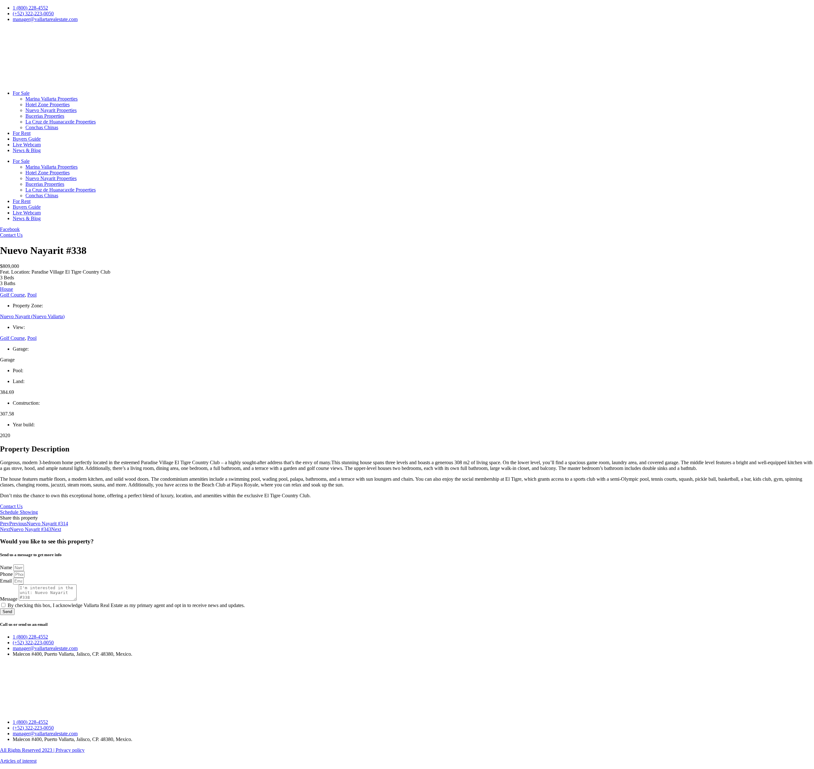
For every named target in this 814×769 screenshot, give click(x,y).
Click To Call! (14, 30)
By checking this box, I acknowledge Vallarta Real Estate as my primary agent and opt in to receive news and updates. (126, 605)
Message (9, 599)
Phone (7, 574)
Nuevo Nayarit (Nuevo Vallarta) (32, 316)
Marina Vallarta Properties (51, 98)
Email (6, 581)
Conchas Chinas (41, 127)
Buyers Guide (27, 139)
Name (6, 567)
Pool (32, 294)
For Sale (21, 93)
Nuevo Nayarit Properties (51, 110)
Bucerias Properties (44, 116)
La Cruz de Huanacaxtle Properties (60, 121)
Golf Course (12, 294)
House (6, 289)
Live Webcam (27, 144)
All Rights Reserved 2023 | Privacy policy (42, 750)
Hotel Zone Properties (47, 104)
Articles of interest (18, 761)
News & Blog (27, 150)
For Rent (22, 133)
